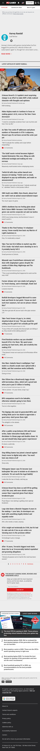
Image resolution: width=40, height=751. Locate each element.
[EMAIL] (11, 41)
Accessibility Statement (9, 731)
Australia (8, 681)
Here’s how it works (18, 14)
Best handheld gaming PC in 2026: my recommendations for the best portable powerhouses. (17, 667)
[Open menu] (3, 3)
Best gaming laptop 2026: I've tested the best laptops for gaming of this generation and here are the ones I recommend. (20, 658)
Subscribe (30, 3)
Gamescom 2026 (16, 7)
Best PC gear (31, 7)
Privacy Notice (27, 594)
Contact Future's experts (9, 710)
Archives (30, 564)
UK (3, 681)
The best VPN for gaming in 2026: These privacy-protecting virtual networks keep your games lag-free (21, 633)
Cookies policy (6, 722)
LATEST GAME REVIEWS (30, 613)
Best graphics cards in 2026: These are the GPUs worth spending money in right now (21, 650)
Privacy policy (6, 718)
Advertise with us (7, 727)
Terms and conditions (9, 714)
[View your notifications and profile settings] (18, 3)
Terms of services (25, 593)
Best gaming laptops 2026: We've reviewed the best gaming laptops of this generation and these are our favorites (21, 642)
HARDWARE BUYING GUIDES (10, 613)
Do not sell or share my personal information (16, 739)
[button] (38, 3)
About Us (5, 706)
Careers (4, 735)
